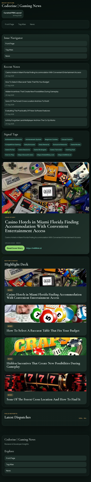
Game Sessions (24, 150)
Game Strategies (40, 150)
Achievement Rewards (13, 139)
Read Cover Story (15, 248)
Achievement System (33, 139)
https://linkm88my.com (45, 155)
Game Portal (10, 150)
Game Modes (75, 145)
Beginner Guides (51, 139)
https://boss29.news (25, 155)
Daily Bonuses (29, 145)
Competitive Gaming (13, 145)
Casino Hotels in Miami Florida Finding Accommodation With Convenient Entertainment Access (44, 296)
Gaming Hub (70, 150)
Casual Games (66, 139)
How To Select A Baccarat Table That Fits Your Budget (43, 330)
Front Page (9, 24)
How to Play (9, 155)
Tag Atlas (22, 24)
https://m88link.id (64, 155)
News (32, 24)
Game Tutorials (56, 150)
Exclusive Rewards (60, 145)
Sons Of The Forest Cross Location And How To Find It (43, 399)
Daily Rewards (44, 145)
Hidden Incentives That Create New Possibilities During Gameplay (43, 365)
